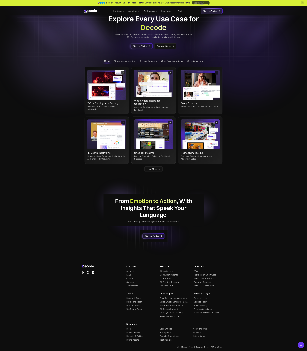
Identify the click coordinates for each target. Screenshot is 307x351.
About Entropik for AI (185, 347)
